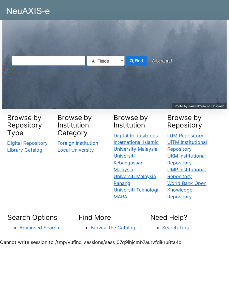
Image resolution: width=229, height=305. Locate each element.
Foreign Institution (78, 143)
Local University (76, 150)
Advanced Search (39, 228)
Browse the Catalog (113, 228)
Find (138, 60)
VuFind (19, 9)
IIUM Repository (185, 136)
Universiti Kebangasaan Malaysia (128, 162)
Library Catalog (24, 150)
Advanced (162, 60)
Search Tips (175, 228)
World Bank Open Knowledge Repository (186, 190)
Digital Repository (27, 143)
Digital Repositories (136, 136)
